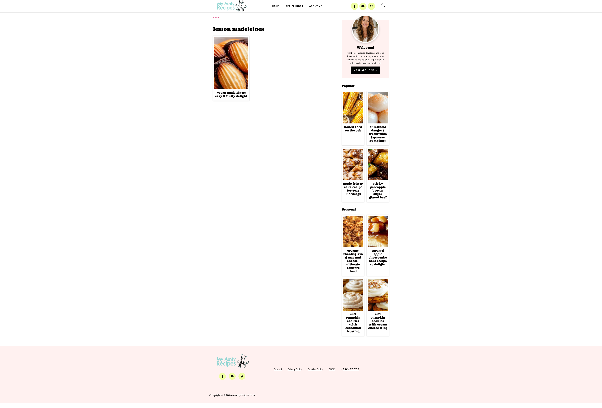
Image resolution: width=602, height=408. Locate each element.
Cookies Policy (315, 369)
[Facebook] (354, 6)
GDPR (332, 369)
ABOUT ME (315, 6)
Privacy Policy (295, 369)
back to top (351, 369)
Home (216, 17)
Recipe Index (294, 6)
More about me (364, 70)
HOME (275, 6)
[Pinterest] (371, 6)
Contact (278, 369)
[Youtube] (363, 6)
